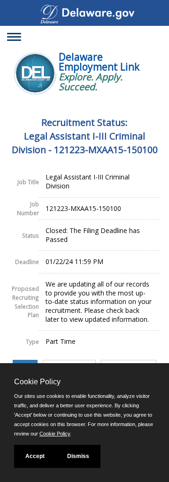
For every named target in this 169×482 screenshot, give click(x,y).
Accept (35, 456)
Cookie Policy (54, 433)
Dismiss (78, 456)
